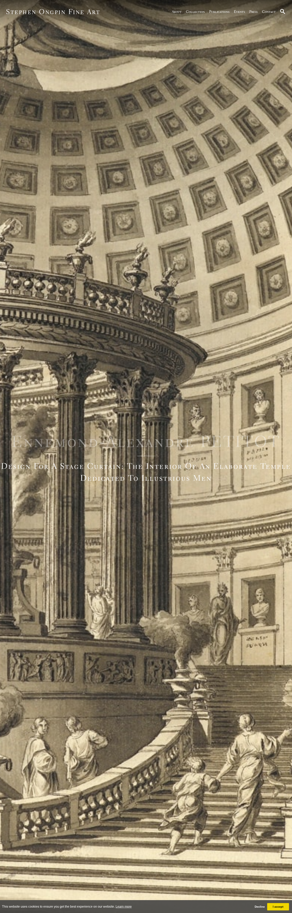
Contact (269, 11)
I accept (278, 906)
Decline (260, 906)
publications (219, 11)
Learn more (124, 906)
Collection (195, 11)
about (177, 11)
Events (239, 11)
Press (253, 11)
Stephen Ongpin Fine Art (53, 11)
